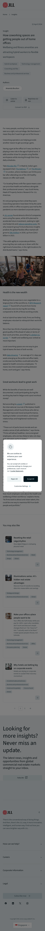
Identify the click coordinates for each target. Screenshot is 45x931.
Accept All (30, 479)
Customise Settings (22, 486)
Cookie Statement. (17, 471)
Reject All (14, 479)
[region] (22, 466)
